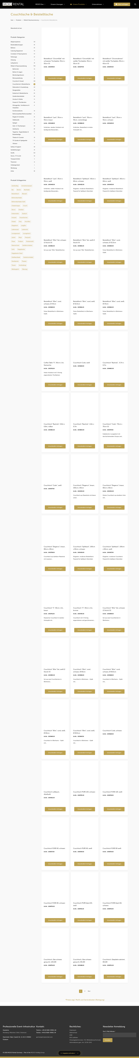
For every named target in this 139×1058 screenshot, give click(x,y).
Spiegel (15, 123)
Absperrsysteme (15, 42)
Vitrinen (15, 143)
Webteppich (15, 269)
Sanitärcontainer (27, 245)
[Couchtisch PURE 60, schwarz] (55, 831)
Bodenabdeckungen (17, 45)
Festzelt (14, 217)
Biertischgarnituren (18, 75)
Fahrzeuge (14, 57)
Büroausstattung (17, 78)
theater (24, 261)
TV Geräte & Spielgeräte (20, 140)
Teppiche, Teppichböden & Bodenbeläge (21, 133)
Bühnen (13, 48)
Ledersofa (25, 229)
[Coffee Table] (55, 345)
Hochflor (27, 221)
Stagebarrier (21, 249)
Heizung (13, 60)
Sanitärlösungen (15, 150)
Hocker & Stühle (18, 99)
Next (89, 991)
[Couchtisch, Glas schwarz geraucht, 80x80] (85, 942)
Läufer (13, 237)
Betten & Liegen (17, 72)
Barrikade (27, 190)
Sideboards (16, 120)
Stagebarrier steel (17, 253)
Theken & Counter (18, 137)
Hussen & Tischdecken (19, 102)
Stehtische (16, 129)
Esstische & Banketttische (20, 93)
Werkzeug (14, 168)
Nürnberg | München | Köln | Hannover (14, 1032)
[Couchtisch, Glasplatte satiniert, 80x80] (114, 942)
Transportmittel (15, 159)
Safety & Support (16, 147)
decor (13, 209)
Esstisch (24, 213)
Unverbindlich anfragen (55, 78)
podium (20, 241)
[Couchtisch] (114, 345)
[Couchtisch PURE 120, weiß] (114, 775)
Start (12, 20)
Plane (13, 241)
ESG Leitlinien (74, 1037)
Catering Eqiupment (17, 51)
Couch (25, 205)
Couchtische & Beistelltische (21, 84)
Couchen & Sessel (18, 81)
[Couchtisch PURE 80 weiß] (114, 831)
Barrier (19, 190)
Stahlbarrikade (16, 257)
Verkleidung (22, 265)
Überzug (24, 269)
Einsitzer (21, 209)
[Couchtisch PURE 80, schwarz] (55, 886)
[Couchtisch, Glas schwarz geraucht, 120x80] (55, 942)
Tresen (14, 265)
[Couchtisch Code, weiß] (85, 345)
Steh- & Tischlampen (19, 126)
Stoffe (12, 153)
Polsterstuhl (29, 241)
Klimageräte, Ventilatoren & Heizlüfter (21, 107)
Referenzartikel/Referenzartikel (22, 114)
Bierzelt (24, 194)
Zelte (12, 171)
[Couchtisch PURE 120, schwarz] (85, 775)
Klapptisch (15, 225)
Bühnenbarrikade (17, 198)
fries (20, 221)
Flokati (14, 221)
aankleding (15, 186)
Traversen (13, 162)
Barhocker (16, 69)
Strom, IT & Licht (16, 156)
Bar (13, 190)
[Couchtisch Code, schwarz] (114, 713)
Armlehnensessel (26, 186)
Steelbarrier (15, 261)
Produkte (18, 20)
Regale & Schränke (18, 117)
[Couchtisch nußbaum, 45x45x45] (55, 775)
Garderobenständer (18, 96)
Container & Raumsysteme (19, 54)
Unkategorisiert (15, 165)
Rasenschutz (15, 245)
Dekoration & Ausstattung (20, 87)
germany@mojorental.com (44, 1037)
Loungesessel (16, 233)
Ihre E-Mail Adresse (109, 1031)
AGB (71, 1035)
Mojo (20, 237)
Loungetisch (26, 233)
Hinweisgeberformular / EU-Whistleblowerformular (85, 1040)
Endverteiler (15, 213)
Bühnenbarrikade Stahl (18, 202)
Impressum (73, 1030)
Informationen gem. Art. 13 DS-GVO (81, 1042)
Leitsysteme (14, 63)
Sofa (13, 249)
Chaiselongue (16, 205)
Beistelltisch (15, 194)
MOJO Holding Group (37, 1052)
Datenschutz (73, 1032)
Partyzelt (27, 237)
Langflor (23, 225)
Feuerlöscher (24, 217)
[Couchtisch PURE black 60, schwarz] (114, 886)
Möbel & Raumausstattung (31, 20)
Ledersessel (15, 229)
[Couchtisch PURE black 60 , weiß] (85, 886)
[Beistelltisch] (55, 41)
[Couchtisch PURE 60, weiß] (85, 831)
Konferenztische (18, 111)
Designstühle (16, 90)
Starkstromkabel (28, 257)
